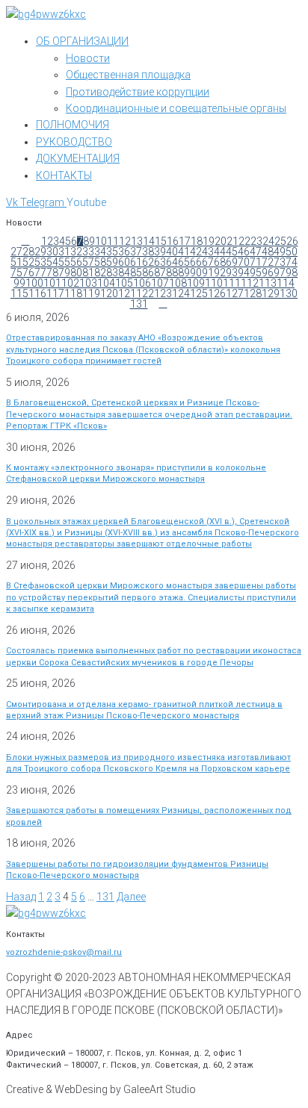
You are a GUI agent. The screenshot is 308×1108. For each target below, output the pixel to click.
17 (185, 241)
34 (100, 251)
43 (208, 251)
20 (221, 241)
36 (124, 251)
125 (199, 293)
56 (76, 262)
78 (52, 272)
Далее (131, 897)
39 (160, 251)
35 (112, 251)
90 (196, 272)
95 (256, 272)
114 (286, 283)
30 (52, 251)
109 (196, 283)
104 (106, 283)
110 (214, 283)
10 (101, 241)
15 (161, 241)
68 (220, 262)
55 (64, 262)
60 (124, 262)
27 (16, 251)
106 (142, 283)
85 (136, 272)
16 (173, 241)
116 (37, 293)
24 (268, 241)
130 (289, 293)
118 (73, 293)
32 (76, 251)
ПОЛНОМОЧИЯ (72, 125)
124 (181, 293)
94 (244, 272)
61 (136, 262)
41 (184, 251)
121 (127, 293)
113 (268, 283)
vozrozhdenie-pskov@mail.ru (64, 952)
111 (232, 283)
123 (163, 293)
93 (232, 272)
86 (148, 272)
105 (124, 283)
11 (113, 241)
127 (235, 293)
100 (34, 283)
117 (55, 293)
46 (244, 251)
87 (160, 272)
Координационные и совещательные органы (176, 108)
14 (149, 241)
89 (184, 272)
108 (178, 283)
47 (256, 251)
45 (232, 251)
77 (40, 272)
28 (28, 251)
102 (70, 283)
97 (280, 272)
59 (112, 262)
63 (160, 262)
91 (208, 272)
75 (16, 272)
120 (109, 293)
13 (137, 241)
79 (64, 272)
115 (19, 293)
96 (268, 272)
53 (40, 262)
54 (52, 262)
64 (172, 262)
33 (88, 251)
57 (88, 262)
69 (232, 262)
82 (100, 272)
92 (220, 272)
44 (220, 251)
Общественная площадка (128, 75)
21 (232, 241)
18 (197, 241)
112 (250, 283)
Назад (21, 897)
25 (280, 241)
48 (268, 251)
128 (253, 293)
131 (139, 304)
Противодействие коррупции (137, 92)
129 (271, 293)
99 (19, 283)
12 (125, 241)
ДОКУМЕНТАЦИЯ (78, 158)
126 (217, 293)
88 (172, 272)
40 (172, 251)
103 (88, 283)
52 (28, 262)
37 (136, 251)
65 (184, 262)
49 (280, 251)
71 (256, 262)
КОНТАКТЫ (64, 175)
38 (148, 251)
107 (160, 283)
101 (52, 283)
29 (40, 251)
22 (244, 241)
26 (292, 241)
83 (112, 272)
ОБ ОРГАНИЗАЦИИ (82, 41)
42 (196, 251)
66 (196, 262)
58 (100, 262)
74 (292, 262)
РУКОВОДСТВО (74, 142)
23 (256, 241)
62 (148, 262)
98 (292, 272)
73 (280, 262)
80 (76, 272)
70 (244, 262)
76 (28, 272)
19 (209, 241)
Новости (88, 58)
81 (88, 272)
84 (124, 272)
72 (268, 262)
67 (208, 262)
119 (91, 293)
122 (145, 293)
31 (64, 251)
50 (292, 251)
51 (16, 262)
